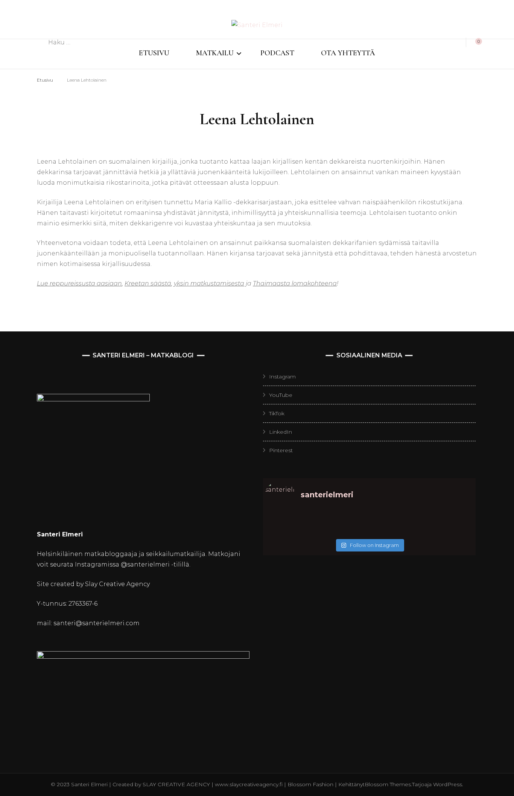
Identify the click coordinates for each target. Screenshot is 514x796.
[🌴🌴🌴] (447, 521)
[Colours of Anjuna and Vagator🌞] (343, 530)
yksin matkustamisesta (209, 283)
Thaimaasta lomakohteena (295, 283)
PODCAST (277, 53)
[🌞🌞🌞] (291, 521)
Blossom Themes (388, 784)
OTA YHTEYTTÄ (348, 53)
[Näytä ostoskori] (474, 42)
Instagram (282, 376)
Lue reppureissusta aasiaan (79, 283)
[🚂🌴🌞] (447, 530)
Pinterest (281, 450)
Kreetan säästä (148, 283)
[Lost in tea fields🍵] (343, 521)
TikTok (276, 413)
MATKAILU (215, 53)
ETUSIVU (154, 53)
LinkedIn (280, 431)
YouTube (280, 395)
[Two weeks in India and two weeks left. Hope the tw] (291, 530)
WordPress (447, 784)
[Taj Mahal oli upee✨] (395, 530)
